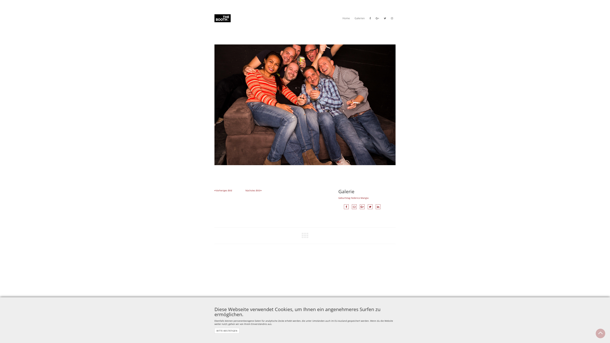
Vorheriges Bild (223, 190)
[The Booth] (222, 18)
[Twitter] (385, 18)
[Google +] (377, 18)
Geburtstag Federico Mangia (353, 197)
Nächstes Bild (253, 190)
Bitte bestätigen (227, 330)
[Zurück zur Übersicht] (305, 235)
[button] (346, 206)
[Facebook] (370, 18)
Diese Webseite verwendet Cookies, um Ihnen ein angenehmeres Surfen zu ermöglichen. (297, 312)
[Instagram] (392, 18)
